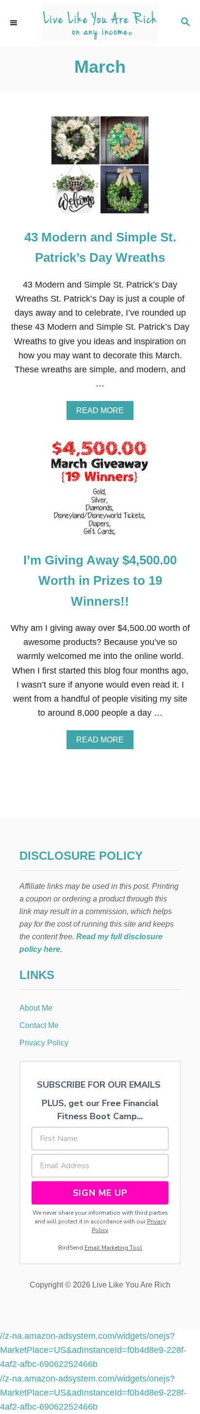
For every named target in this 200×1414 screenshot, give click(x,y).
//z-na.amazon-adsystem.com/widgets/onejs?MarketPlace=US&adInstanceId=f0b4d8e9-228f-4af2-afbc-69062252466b (93, 1350)
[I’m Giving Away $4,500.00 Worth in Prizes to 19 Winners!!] (100, 492)
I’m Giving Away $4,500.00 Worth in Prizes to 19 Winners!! (100, 581)
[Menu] (14, 22)
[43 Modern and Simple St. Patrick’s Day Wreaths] (100, 169)
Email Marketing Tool (113, 1248)
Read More (103, 413)
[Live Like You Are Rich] (100, 23)
